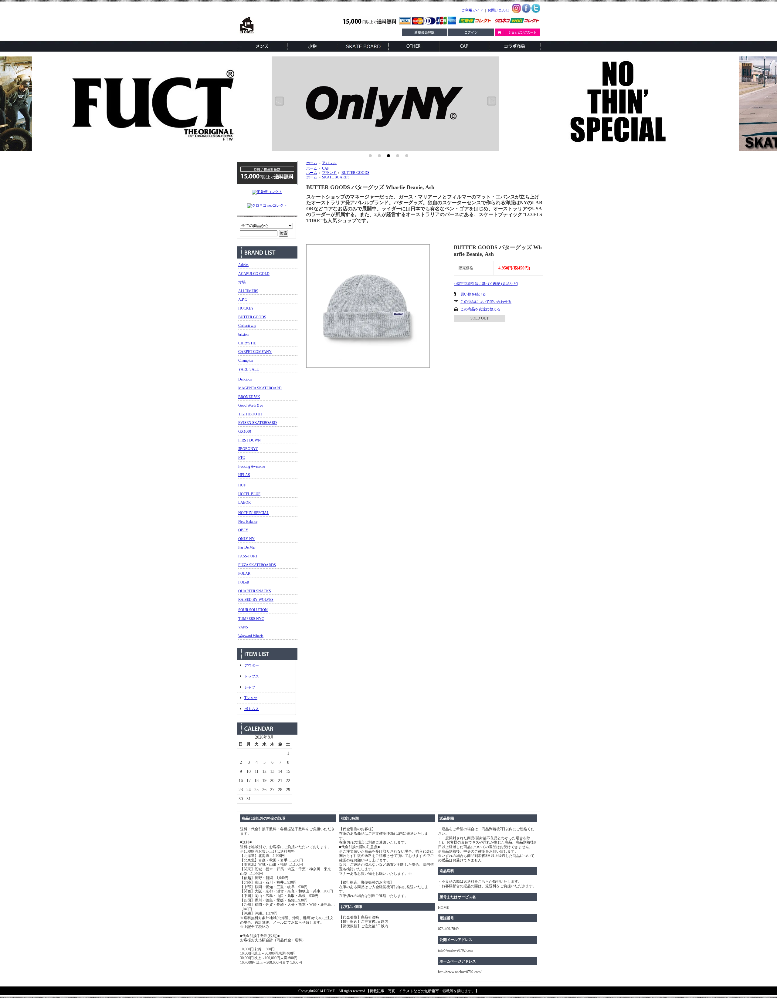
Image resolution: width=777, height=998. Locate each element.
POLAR (244, 573)
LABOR (244, 502)
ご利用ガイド (472, 10)
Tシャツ (250, 698)
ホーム (311, 163)
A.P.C (242, 299)
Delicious (245, 379)
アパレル (329, 163)
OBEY (243, 530)
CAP (325, 168)
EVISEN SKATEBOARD (257, 423)
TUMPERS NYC (251, 619)
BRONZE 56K (249, 397)
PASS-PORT (247, 556)
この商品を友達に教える (480, 309)
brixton (243, 334)
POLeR (243, 582)
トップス (251, 676)
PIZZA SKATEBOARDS (257, 565)
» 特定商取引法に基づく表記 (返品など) (486, 284)
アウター (251, 665)
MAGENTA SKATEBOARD (260, 388)
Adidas (243, 265)
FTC (241, 457)
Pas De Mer (247, 547)
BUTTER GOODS (252, 317)
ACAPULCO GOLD (254, 274)
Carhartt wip (247, 325)
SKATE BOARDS (336, 177)
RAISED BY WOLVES (255, 599)
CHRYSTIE (247, 343)
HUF (242, 485)
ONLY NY (246, 539)
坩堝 (242, 282)
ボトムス (251, 709)
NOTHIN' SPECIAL (253, 513)
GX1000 (244, 431)
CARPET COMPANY (255, 352)
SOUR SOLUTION (253, 610)
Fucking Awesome (251, 466)
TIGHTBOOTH (250, 414)
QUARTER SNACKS (254, 591)
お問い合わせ (498, 10)
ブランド (329, 173)
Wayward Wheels (250, 636)
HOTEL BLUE (249, 494)
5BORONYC (248, 449)
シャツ (249, 687)
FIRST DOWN (249, 440)
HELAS (244, 475)
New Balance (247, 521)
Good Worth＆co (250, 405)
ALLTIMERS (248, 291)
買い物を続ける (473, 294)
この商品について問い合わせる (485, 301)
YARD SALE (248, 369)
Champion (245, 360)
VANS (243, 627)
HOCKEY (246, 308)
